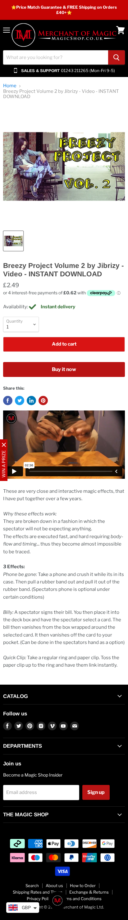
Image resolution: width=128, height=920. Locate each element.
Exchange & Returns (89, 892)
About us (54, 885)
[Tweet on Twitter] (19, 400)
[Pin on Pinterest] (43, 400)
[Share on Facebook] (7, 400)
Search (32, 885)
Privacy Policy (40, 898)
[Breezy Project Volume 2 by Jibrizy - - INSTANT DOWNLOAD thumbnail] (13, 241)
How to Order (83, 885)
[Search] (116, 57)
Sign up (96, 792)
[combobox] (55, 57)
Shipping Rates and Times (37, 892)
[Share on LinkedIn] (31, 400)
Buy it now (64, 369)
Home (9, 85)
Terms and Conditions (81, 898)
